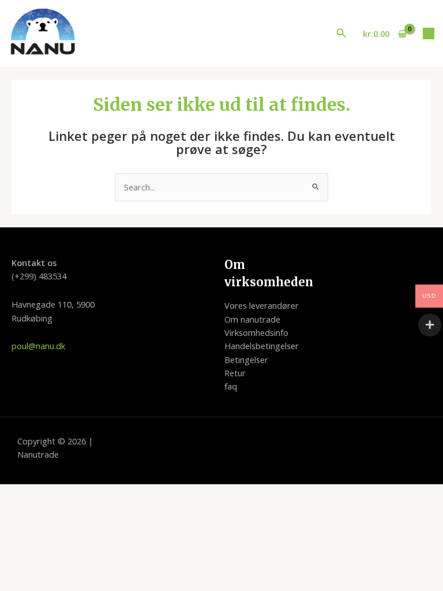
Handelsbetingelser (261, 345)
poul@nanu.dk (38, 345)
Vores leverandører (261, 305)
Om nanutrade (252, 319)
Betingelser (246, 359)
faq (230, 386)
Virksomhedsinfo (256, 332)
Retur (235, 373)
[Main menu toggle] (428, 33)
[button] (341, 33)
